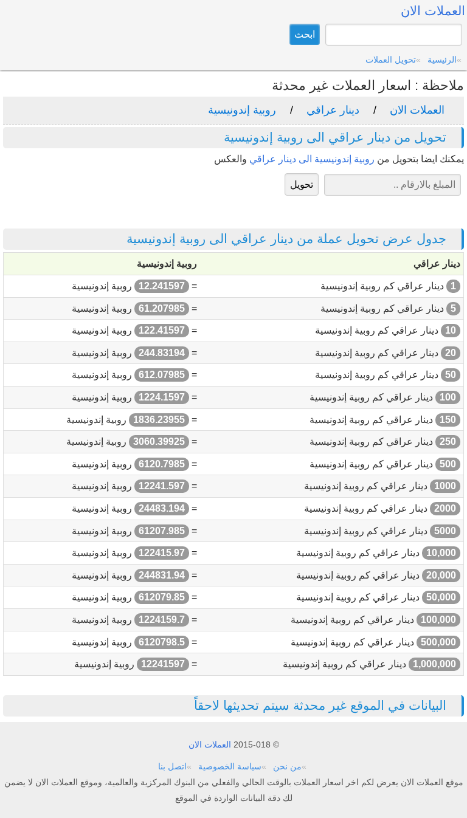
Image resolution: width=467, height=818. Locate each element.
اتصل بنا (172, 766)
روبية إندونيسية (242, 110)
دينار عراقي (332, 110)
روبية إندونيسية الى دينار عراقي (312, 159)
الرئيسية (442, 59)
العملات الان (417, 110)
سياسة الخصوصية (229, 766)
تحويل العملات (390, 59)
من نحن (287, 766)
